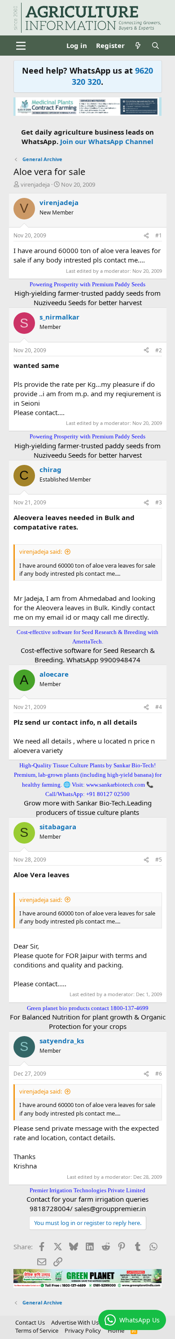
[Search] (155, 45)
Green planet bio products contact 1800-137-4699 (88, 1008)
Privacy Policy (83, 1330)
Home (116, 1330)
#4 (158, 707)
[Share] (146, 236)
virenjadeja (35, 184)
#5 (158, 859)
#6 (158, 1073)
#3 (158, 502)
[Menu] (21, 46)
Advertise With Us (75, 1322)
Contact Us (30, 1322)
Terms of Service (36, 1330)
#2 (158, 350)
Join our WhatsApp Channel (106, 141)
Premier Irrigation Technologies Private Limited (87, 1190)
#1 (158, 235)
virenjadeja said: (40, 551)
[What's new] (138, 45)
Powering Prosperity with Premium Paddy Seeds (87, 284)
